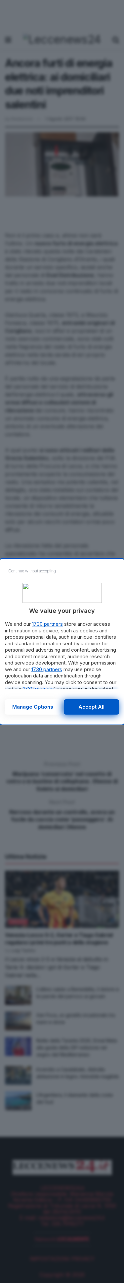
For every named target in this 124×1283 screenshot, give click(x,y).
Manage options (32, 707)
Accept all (91, 707)
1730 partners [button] (47, 624)
